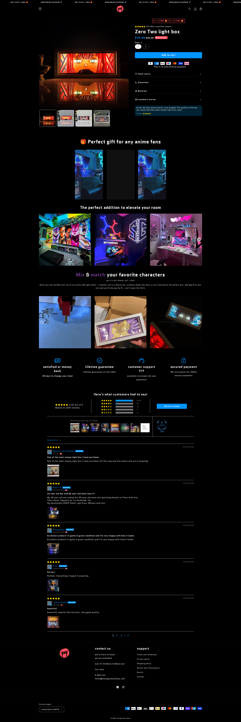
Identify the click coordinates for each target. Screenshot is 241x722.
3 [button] (121, 635)
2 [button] (117, 635)
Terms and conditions (147, 654)
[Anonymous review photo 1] (53, 549)
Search (140, 672)
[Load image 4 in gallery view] (101, 118)
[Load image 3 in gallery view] (83, 118)
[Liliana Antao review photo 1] (53, 622)
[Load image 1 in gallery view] (48, 118)
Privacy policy (143, 659)
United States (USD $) (50, 709)
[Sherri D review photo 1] (53, 513)
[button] (190, 9)
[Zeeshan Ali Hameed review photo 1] (53, 471)
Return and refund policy (148, 668)
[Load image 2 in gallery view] (65, 118)
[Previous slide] (42, 240)
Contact (140, 676)
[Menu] (40, 9)
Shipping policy (144, 663)
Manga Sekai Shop (123, 718)
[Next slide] (199, 240)
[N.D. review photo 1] (53, 585)
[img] (53, 447)
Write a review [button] (171, 406)
